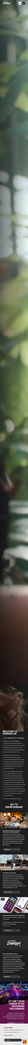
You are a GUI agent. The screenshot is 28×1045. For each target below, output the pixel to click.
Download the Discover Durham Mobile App (14, 915)
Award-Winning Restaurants (10, 953)
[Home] (7, 3)
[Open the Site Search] (19, 3)
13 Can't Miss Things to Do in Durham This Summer (16, 1005)
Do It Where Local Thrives (9, 873)
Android (7, 926)
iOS (4, 926)
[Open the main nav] (23, 3)
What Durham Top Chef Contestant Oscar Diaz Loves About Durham (12, 831)
